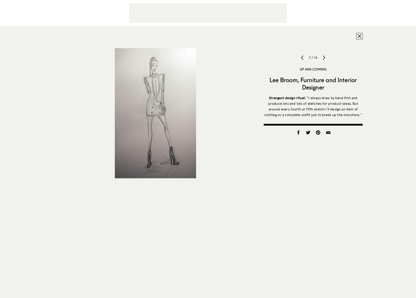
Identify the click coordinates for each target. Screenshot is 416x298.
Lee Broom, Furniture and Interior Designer (313, 83)
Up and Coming (313, 69)
